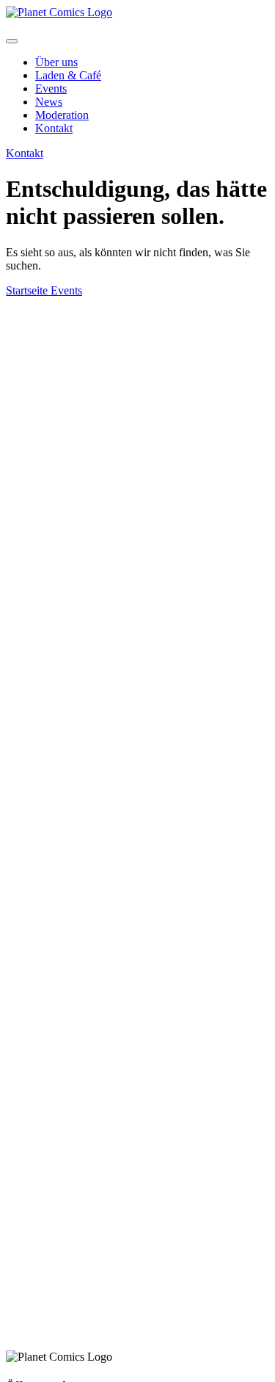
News (48, 101)
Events (51, 88)
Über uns (56, 62)
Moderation (62, 115)
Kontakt (54, 128)
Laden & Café (68, 75)
